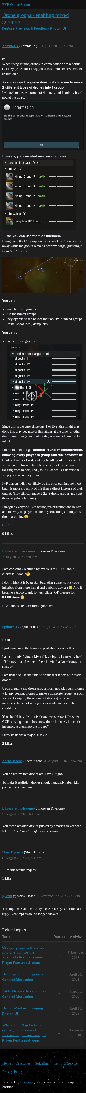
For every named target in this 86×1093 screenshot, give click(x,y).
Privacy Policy (12, 1072)
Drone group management (23, 974)
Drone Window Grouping (22, 1008)
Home (6, 1063)
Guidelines (42, 1063)
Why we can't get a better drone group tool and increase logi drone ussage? (24, 1030)
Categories (22, 1063)
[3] (43, 275)
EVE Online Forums (16, 4)
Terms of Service (66, 1063)
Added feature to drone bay (24, 991)
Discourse (27, 1082)
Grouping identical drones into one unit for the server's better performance (23, 952)
